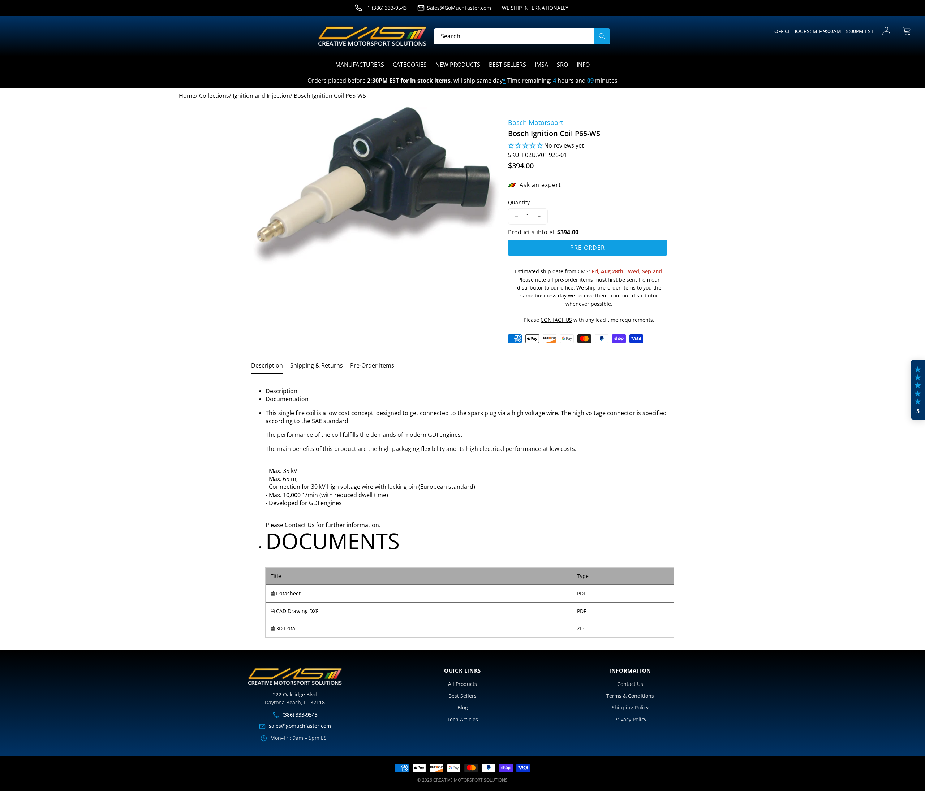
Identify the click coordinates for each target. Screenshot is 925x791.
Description (267, 365)
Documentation (287, 399)
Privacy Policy (630, 719)
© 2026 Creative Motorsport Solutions (462, 780)
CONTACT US (556, 319)
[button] (907, 31)
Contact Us (300, 525)
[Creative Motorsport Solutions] (372, 36)
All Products (462, 684)
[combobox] (522, 36)
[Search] (602, 36)
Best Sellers (462, 695)
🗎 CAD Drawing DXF (294, 611)
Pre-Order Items (372, 365)
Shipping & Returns (316, 365)
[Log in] (886, 31)
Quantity (519, 202)
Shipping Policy (630, 707)
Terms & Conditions (630, 695)
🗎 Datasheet (286, 593)
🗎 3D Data (283, 628)
